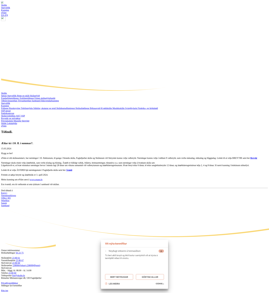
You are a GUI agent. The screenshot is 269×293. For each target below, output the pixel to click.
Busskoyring (15, 108)
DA (3, 15)
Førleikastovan (7, 113)
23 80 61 (16, 258)
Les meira (114, 283)
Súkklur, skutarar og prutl (44, 108)
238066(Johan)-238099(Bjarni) (26, 265)
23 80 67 (20, 260)
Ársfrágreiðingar (26, 98)
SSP (23, 116)
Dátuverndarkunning (49, 101)
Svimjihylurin (131, 108)
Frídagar (5, 108)
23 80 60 (16, 263)
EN (6, 15)
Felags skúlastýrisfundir (44, 98)
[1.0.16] (160, 283)
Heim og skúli (23, 95)
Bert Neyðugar (119, 277)
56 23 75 (20, 253)
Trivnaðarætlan (25, 101)
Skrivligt (25, 121)
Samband (36, 101)
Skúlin (4, 93)
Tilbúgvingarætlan (9, 101)
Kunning (5, 106)
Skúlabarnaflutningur (66, 108)
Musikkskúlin (119, 108)
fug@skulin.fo (18, 275)
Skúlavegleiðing (8, 116)
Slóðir (4, 123)
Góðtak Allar (150, 277)
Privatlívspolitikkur (9, 283)
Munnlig (18, 121)
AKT (18, 116)
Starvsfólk (12, 95)
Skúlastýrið (35, 95)
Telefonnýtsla (27, 108)
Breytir (253, 158)
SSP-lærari (6, 111)
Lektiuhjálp (12, 123)
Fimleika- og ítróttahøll (148, 108)
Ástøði (69, 170)
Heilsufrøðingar (83, 108)
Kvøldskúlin (107, 108)
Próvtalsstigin (7, 121)
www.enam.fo (36, 179)
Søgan (4, 95)
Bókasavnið (95, 108)
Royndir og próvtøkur (10, 118)
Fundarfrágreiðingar (10, 98)
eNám (3, 126)
